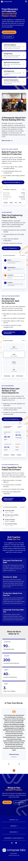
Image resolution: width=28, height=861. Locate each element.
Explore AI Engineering (10, 248)
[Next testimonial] (19, 764)
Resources (13, 832)
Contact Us (13, 819)
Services (13, 826)
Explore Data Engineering (11, 419)
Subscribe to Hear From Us (13, 838)
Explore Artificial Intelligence (12, 182)
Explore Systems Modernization (9, 499)
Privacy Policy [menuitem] (13, 853)
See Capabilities (7, 36)
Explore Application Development (9, 332)
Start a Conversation (9, 32)
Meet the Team (6, 140)
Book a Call (7, 802)
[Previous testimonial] (9, 764)
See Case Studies (19, 802)
